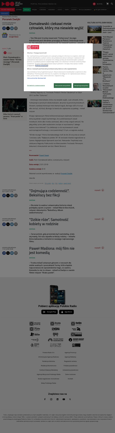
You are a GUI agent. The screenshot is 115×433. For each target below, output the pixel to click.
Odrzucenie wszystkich (62, 85)
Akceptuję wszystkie (81, 85)
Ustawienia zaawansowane (36, 85)
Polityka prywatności (41, 66)
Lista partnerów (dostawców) (36, 78)
